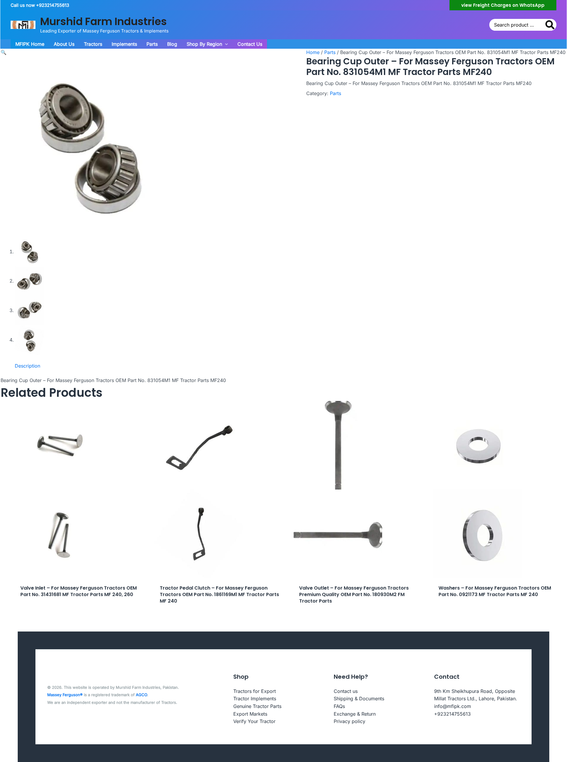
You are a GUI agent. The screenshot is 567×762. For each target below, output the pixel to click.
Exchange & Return (355, 714)
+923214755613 (452, 714)
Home (313, 52)
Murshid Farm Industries (103, 21)
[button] (502, 5)
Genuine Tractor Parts (257, 706)
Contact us (346, 691)
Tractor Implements (254, 698)
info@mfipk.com (452, 706)
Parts (329, 52)
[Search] (550, 25)
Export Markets (250, 714)
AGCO (141, 694)
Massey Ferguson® (65, 694)
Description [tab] (27, 366)
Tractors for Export (254, 691)
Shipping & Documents (359, 698)
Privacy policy (349, 721)
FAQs (339, 706)
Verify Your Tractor (254, 721)
